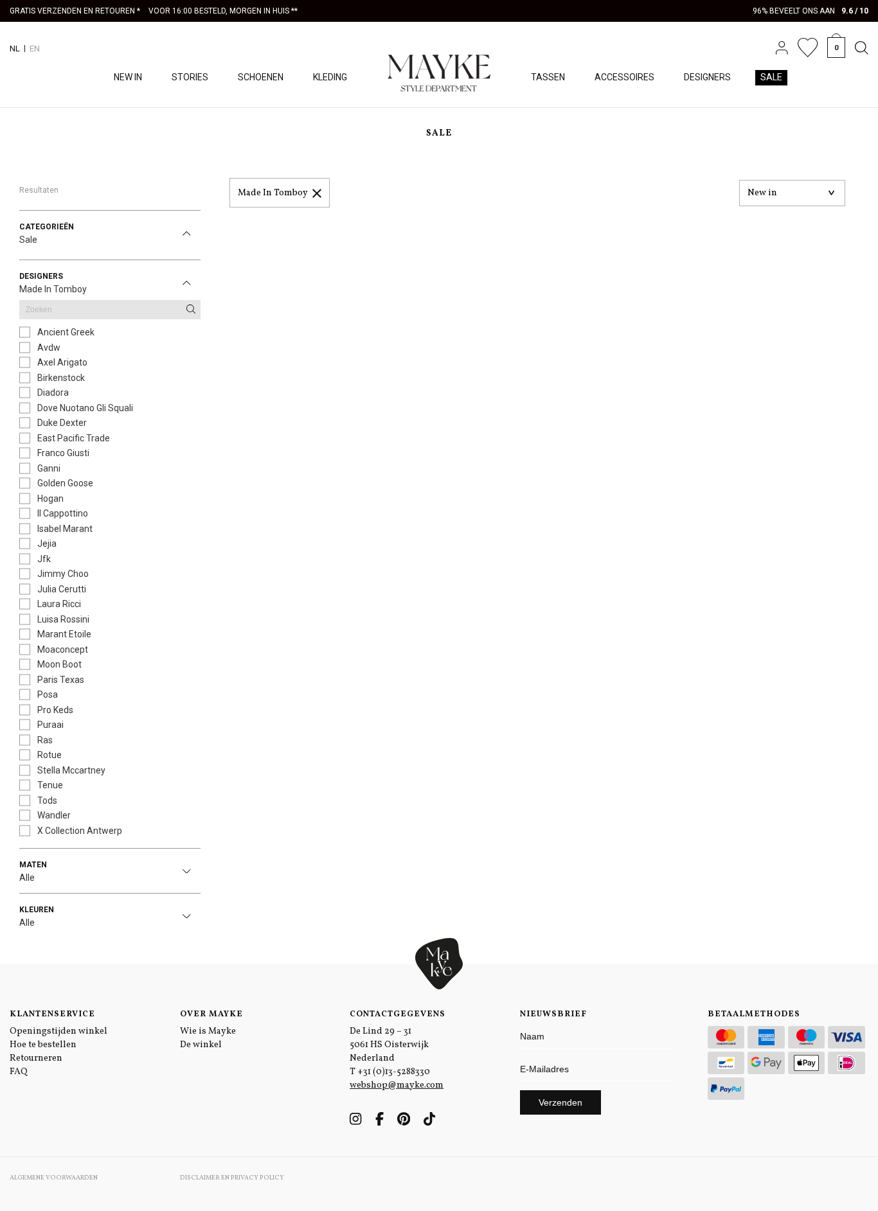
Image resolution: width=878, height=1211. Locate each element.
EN (35, 48)
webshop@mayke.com (396, 1085)
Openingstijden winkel (58, 1031)
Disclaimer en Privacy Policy (232, 1177)
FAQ (19, 1072)
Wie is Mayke (208, 1031)
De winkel (201, 1045)
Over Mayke (211, 1014)
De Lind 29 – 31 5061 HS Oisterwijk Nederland (389, 1045)
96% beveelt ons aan (811, 10)
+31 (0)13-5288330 (393, 1072)
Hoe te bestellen (43, 1045)
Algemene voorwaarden (54, 1177)
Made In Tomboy (273, 193)
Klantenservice (52, 1014)
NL (15, 48)
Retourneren (36, 1058)
